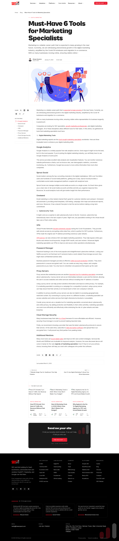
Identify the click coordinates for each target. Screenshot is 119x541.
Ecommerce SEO (43, 469)
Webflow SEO (86, 469)
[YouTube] (28, 488)
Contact (70, 481)
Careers (70, 475)
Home (16, 12)
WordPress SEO (86, 466)
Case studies (62, 3)
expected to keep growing (73, 110)
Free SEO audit (100, 478)
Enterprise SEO (43, 478)
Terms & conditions (93, 538)
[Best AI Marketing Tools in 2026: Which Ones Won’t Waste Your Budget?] (59, 394)
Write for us (71, 478)
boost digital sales (57, 339)
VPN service (41, 238)
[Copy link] (23, 113)
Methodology (71, 469)
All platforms (85, 478)
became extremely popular (62, 228)
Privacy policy (82, 538)
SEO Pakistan (99, 481)
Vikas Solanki (35, 414)
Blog (21, 12)
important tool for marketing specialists (82, 274)
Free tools (99, 472)
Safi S (55, 414)
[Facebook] (20, 488)
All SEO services (43, 481)
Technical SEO (43, 466)
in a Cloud (62, 318)
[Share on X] (20, 110)
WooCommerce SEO (87, 472)
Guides (98, 463)
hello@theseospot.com (19, 526)
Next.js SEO (85, 475)
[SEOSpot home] (15, 3)
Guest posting (57, 466)
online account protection (79, 261)
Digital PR (56, 463)
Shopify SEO (85, 463)
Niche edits (57, 469)
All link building (58, 478)
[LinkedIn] (13, 488)
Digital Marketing (36, 17)
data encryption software (74, 328)
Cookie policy (103, 538)
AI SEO (41, 463)
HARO (55, 472)
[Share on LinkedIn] (24, 110)
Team (69, 466)
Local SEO (42, 475)
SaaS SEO (42, 472)
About (69, 463)
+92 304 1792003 (44, 526)
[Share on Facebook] (27, 110)
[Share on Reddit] (16, 113)
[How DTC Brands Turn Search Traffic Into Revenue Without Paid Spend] (38, 394)
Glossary (98, 469)
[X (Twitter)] (16, 488)
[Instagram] (24, 488)
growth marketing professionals (76, 126)
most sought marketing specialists (70, 139)
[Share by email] (19, 113)
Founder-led (57, 475)
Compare (98, 475)
